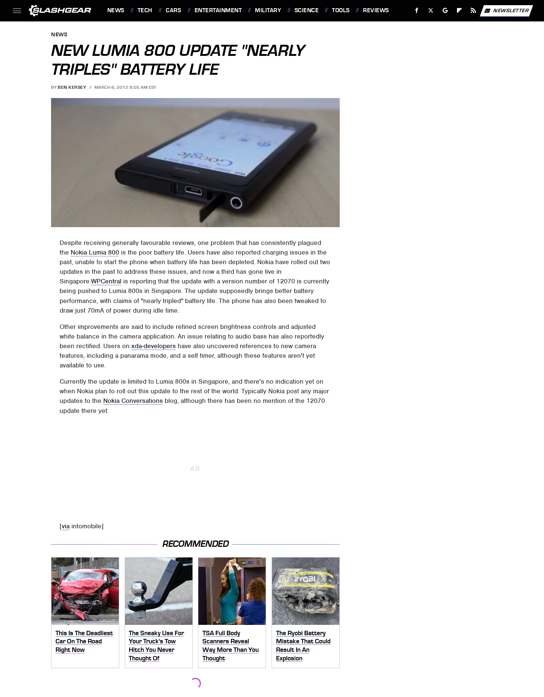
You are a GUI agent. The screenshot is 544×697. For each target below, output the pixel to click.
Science (307, 10)
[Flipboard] (459, 10)
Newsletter (511, 10)
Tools (340, 10)
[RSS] (473, 10)
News (115, 10)
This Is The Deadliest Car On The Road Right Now (84, 641)
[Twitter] (430, 10)
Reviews (376, 10)
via (66, 526)
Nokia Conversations (133, 401)
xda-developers (153, 346)
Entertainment (218, 10)
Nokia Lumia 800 (95, 252)
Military (268, 10)
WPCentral (106, 281)
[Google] (445, 10)
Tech (145, 10)
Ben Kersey (72, 87)
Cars (173, 10)
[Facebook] (417, 10)
